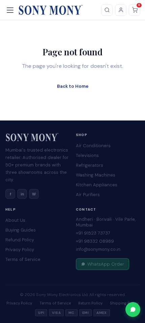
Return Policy (90, 303)
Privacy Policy (19, 249)
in (22, 194)
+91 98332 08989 (95, 241)
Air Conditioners (93, 146)
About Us (15, 220)
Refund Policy (19, 240)
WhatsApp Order (105, 264)
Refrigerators (89, 165)
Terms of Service (22, 259)
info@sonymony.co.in (98, 249)
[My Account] (120, 10)
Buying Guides (20, 230)
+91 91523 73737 (93, 233)
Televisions (87, 155)
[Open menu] (11, 10)
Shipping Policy (124, 303)
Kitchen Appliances (96, 185)
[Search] (107, 10)
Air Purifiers (88, 194)
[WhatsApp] (132, 309)
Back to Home (72, 86)
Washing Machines (95, 175)
